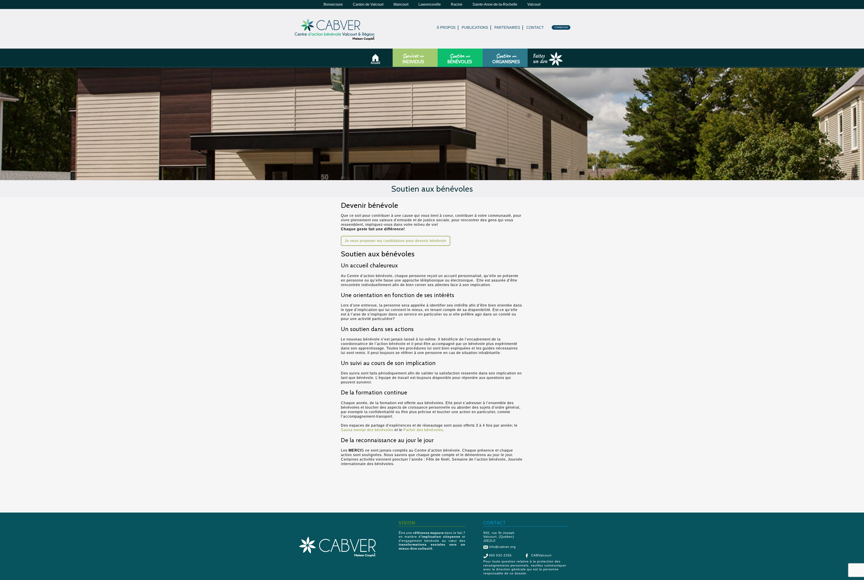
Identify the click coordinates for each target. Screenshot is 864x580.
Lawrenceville (429, 4)
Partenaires (507, 27)
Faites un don (533, 62)
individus (413, 58)
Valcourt (533, 4)
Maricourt (401, 4)
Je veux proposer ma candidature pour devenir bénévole (395, 241)
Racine (456, 4)
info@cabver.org (502, 547)
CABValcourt (541, 555)
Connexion (561, 27)
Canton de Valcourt (368, 4)
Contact (535, 27)
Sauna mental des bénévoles (367, 430)
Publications (475, 27)
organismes (506, 58)
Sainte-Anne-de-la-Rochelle (494, 4)
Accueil (377, 63)
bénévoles (459, 58)
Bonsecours (333, 4)
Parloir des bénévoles (423, 430)
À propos (446, 27)
